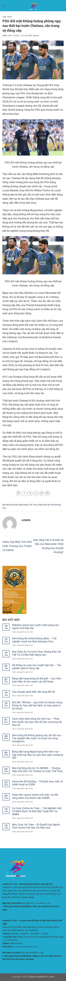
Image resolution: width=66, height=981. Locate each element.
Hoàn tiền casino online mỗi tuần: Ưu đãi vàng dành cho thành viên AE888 (35, 796)
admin (36, 36)
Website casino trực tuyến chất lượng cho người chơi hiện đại (35, 627)
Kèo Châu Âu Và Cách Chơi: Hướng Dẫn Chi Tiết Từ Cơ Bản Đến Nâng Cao (36, 653)
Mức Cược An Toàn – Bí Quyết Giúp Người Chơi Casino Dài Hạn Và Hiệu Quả (36, 826)
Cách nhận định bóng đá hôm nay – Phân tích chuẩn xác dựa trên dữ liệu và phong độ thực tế (37, 721)
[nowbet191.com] (33, 5)
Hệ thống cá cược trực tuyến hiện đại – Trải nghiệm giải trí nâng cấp (36, 667)
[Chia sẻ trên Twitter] (30, 493)
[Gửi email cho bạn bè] (36, 493)
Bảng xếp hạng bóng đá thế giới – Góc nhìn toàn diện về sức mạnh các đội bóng (36, 680)
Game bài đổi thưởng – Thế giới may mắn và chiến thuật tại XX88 (37, 783)
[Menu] (4, 5)
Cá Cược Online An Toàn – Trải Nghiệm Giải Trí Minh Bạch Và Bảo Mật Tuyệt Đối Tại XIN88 (37, 811)
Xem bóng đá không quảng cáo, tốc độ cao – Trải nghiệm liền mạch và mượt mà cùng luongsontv (37, 738)
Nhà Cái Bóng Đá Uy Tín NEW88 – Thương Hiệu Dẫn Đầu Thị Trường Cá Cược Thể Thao (37, 770)
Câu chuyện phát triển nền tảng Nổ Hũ (33, 691)
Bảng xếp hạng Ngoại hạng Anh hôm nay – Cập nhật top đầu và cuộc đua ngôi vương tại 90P (37, 754)
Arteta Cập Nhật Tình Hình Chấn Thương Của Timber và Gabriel (17, 546)
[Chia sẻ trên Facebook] (24, 493)
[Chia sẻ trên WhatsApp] (18, 493)
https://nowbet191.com (40, 903)
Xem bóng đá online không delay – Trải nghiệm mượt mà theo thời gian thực (34, 640)
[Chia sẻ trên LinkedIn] (47, 493)
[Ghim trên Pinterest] (41, 493)
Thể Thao (7, 17)
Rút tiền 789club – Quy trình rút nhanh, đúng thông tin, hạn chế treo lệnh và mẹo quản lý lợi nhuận (37, 705)
